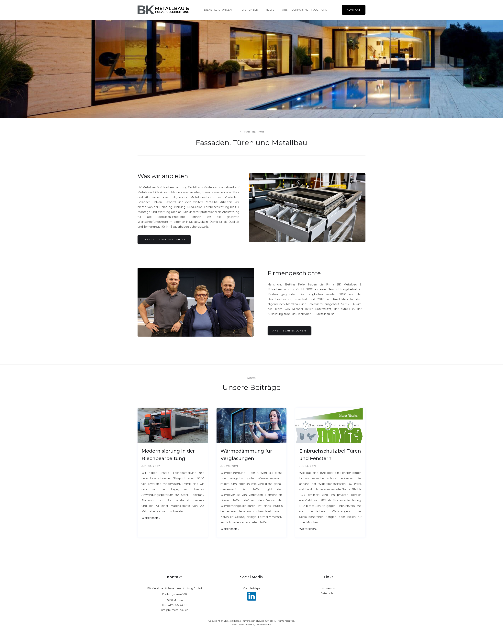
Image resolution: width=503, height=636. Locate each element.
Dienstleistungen (218, 9)
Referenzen (249, 9)
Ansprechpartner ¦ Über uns (304, 9)
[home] (163, 10)
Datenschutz (328, 593)
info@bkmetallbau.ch (174, 609)
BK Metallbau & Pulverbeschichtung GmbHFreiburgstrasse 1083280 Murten (174, 594)
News (270, 9)
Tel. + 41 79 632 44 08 (174, 605)
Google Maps (251, 588)
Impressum (328, 588)
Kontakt (354, 9)
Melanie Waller (263, 624)
